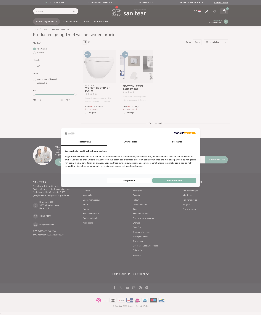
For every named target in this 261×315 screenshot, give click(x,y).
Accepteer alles (174, 180)
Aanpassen (129, 180)
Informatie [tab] (177, 142)
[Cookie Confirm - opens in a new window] (185, 133)
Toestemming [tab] (84, 142)
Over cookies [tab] (130, 142)
